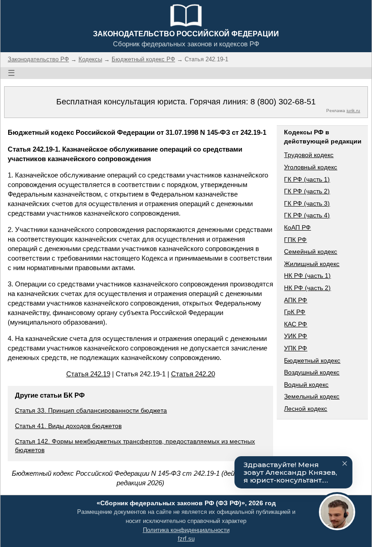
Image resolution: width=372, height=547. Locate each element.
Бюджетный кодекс (312, 360)
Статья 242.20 (193, 374)
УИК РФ (295, 336)
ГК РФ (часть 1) (307, 179)
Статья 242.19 (88, 374)
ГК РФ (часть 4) (307, 215)
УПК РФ (295, 348)
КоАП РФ (297, 227)
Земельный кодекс (311, 396)
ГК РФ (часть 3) (307, 203)
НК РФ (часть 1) (307, 275)
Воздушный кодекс (311, 372)
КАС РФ (295, 324)
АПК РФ (295, 300)
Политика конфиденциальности (186, 530)
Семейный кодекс (310, 251)
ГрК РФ (294, 311)
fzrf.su (186, 538)
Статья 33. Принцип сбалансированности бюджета (91, 410)
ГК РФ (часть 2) (307, 191)
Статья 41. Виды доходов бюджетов (68, 425)
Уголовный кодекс (310, 167)
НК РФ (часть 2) (307, 287)
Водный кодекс (306, 384)
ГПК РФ (295, 239)
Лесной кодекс (305, 408)
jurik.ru (353, 110)
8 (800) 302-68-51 (283, 101)
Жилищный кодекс (311, 263)
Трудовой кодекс (308, 154)
